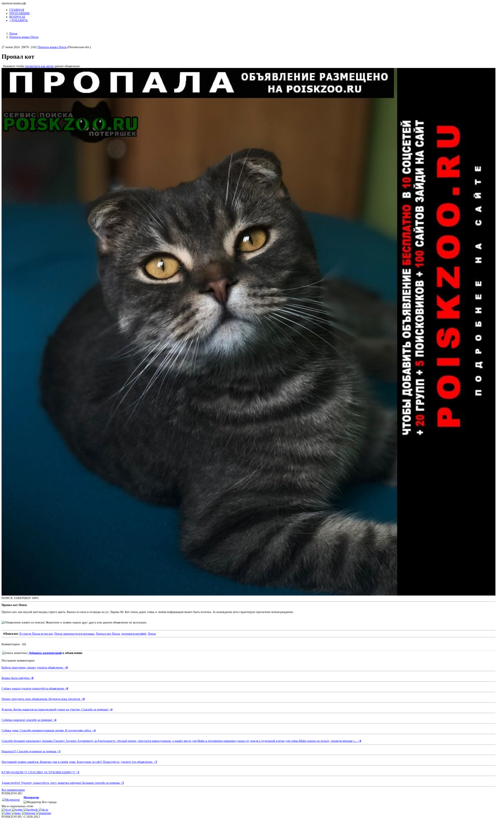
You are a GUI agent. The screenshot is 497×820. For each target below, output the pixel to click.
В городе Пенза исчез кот (36, 633)
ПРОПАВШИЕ (19, 13)
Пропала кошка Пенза (52, 47)
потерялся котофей (133, 633)
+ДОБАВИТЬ (18, 20)
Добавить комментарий (45, 653)
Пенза (152, 633)
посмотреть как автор (39, 66)
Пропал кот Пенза (108, 633)
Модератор (31, 797)
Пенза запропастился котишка (74, 633)
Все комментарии (13, 789)
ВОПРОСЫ (17, 16)
